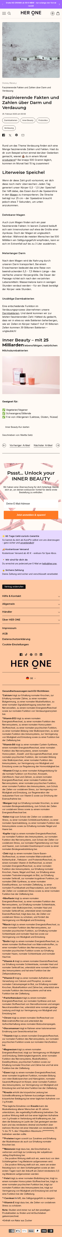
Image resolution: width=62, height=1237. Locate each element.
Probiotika (43, 120)
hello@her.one (49, 563)
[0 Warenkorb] (58, 13)
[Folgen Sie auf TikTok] (26, 654)
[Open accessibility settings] (53, 13)
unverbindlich (27, 542)
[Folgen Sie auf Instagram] (36, 654)
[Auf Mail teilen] (22, 135)
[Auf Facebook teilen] (3, 135)
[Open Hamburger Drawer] (4, 13)
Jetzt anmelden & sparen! (31, 515)
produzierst (8, 159)
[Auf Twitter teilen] (10, 135)
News (12, 83)
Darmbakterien (10, 120)
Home (5, 83)
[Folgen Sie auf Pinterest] (31, 654)
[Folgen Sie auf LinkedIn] (40, 654)
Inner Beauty (27, 120)
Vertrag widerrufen (13, 586)
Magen (14, 194)
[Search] (9, 13)
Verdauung (9, 128)
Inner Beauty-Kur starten (17, 427)
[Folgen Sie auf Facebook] (21, 654)
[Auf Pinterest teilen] (16, 135)
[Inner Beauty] (31, 393)
